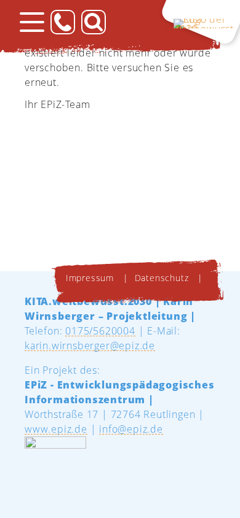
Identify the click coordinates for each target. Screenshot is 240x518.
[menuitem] (91, 278)
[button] (32, 22)
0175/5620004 (100, 331)
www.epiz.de (56, 429)
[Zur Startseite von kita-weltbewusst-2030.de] (198, 21)
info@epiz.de (131, 429)
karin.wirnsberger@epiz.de (90, 345)
